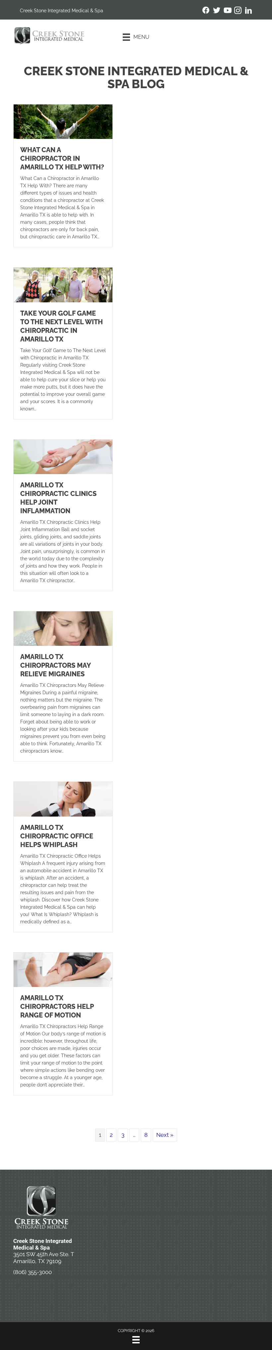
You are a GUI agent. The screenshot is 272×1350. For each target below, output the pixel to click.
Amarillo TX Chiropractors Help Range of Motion (57, 1006)
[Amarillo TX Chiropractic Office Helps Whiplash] (63, 798)
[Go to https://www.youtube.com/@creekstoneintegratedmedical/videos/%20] (227, 11)
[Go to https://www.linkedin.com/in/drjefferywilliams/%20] (248, 11)
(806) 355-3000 (32, 1272)
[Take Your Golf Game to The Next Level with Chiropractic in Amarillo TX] (63, 284)
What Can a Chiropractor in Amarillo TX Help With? (62, 158)
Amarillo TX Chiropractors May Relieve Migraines (55, 665)
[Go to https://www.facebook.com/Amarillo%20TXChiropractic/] (206, 11)
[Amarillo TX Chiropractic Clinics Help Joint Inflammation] (63, 456)
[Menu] (136, 1340)
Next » (164, 1135)
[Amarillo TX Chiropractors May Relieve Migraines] (63, 628)
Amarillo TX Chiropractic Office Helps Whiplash (56, 836)
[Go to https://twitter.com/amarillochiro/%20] (216, 11)
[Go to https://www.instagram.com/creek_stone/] (237, 11)
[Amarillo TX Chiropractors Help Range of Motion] (63, 969)
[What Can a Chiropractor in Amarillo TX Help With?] (63, 121)
